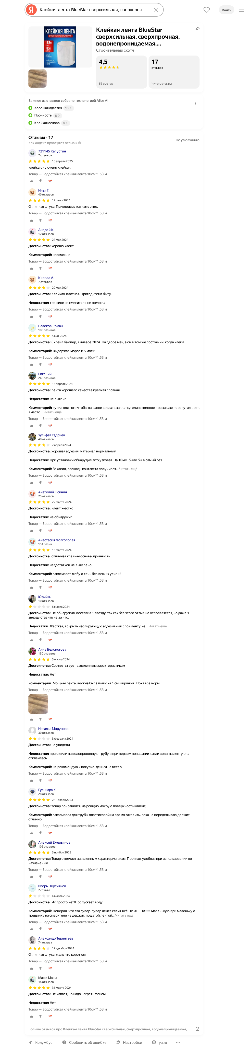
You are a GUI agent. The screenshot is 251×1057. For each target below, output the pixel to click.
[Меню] (241, 10)
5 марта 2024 (61, 659)
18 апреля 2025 (62, 161)
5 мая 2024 (59, 336)
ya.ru (163, 1042)
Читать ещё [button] (52, 412)
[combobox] (93, 9)
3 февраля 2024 (62, 738)
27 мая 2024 (60, 239)
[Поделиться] (198, 28)
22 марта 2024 (62, 502)
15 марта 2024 (62, 550)
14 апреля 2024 (62, 384)
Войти (226, 10)
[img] (39, 161)
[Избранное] (206, 9)
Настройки (132, 1042)
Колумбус (43, 1042)
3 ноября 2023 (61, 852)
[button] (37, 78)
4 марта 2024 (61, 896)
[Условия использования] (195, 103)
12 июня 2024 (61, 200)
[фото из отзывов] (38, 704)
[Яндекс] (31, 9)
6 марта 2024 (61, 607)
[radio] (31, 180)
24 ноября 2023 (62, 800)
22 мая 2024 (60, 287)
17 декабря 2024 (63, 948)
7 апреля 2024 (61, 445)
